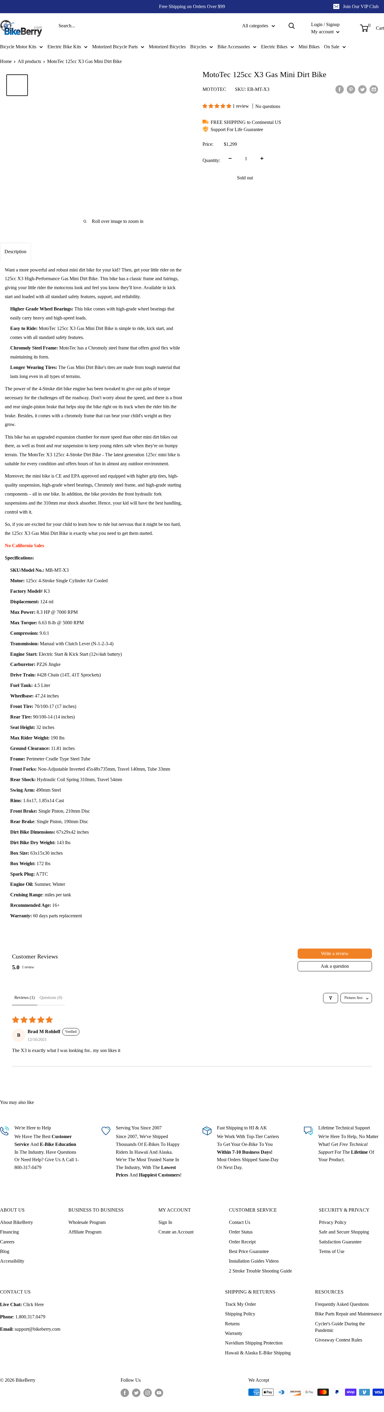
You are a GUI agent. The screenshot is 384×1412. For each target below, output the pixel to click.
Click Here (33, 1304)
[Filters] (330, 998)
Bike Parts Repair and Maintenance (348, 1313)
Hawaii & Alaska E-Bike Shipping (258, 1352)
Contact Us (239, 1222)
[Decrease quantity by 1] (230, 158)
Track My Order (240, 1304)
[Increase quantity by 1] (262, 158)
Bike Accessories (234, 46)
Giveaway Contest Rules (338, 1339)
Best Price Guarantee (249, 1251)
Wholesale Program (87, 1222)
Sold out (245, 177)
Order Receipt (242, 1241)
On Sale (331, 46)
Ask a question (335, 966)
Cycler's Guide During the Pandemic (340, 1327)
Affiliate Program (84, 1231)
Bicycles (198, 46)
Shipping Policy (240, 1313)
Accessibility (12, 1261)
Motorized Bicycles (167, 46)
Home (6, 61)
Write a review (335, 953)
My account (323, 31)
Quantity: (211, 160)
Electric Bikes (274, 46)
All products (29, 61)
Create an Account (176, 1231)
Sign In (165, 1222)
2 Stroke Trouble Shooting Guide (260, 1270)
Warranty (233, 1333)
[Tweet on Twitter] (362, 89)
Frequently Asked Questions (342, 1304)
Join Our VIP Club (361, 6)
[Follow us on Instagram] (147, 1393)
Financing (9, 1231)
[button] (217, 105)
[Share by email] (374, 89)
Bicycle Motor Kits (18, 46)
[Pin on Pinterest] (351, 89)
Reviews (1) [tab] (24, 997)
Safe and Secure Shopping (344, 1231)
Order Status (241, 1231)
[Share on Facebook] (339, 89)
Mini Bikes (309, 46)
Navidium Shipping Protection (254, 1342)
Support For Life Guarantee (237, 129)
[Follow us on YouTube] (159, 1393)
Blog (4, 1251)
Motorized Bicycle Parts (115, 46)
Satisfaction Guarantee (340, 1241)
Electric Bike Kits (64, 46)
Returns (232, 1323)
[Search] (291, 25)
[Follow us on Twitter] (136, 1393)
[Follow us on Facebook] (125, 1393)
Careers (7, 1241)
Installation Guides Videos (254, 1261)
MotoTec (214, 88)
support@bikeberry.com (37, 1329)
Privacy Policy (332, 1222)
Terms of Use (331, 1251)
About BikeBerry (16, 1222)
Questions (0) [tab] (51, 997)
